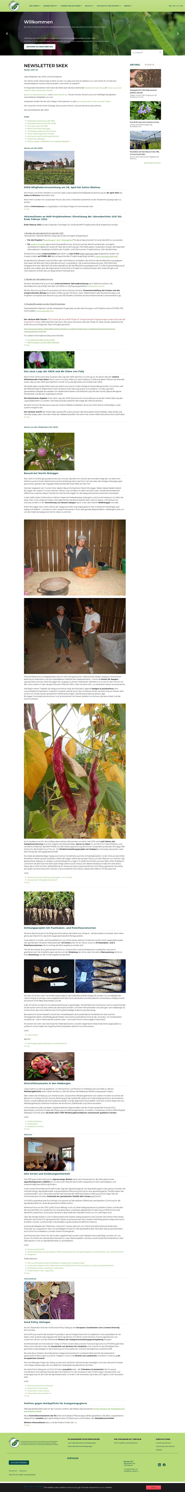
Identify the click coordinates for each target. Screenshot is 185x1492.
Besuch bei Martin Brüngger (39, 129)
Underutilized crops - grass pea (40, 1271)
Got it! (153, 1487)
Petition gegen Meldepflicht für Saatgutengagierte (48, 141)
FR (174, 6)
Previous (7, 34)
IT (178, 6)
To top (26, 209)
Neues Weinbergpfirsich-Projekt (40, 134)
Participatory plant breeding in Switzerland (45, 1268)
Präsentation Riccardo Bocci (39, 1393)
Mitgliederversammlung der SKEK (41, 121)
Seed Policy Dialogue (36, 139)
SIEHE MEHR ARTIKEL (152, 163)
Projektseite (32, 1124)
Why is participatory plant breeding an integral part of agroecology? (56, 1263)
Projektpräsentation (39, 95)
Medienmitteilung (59, 95)
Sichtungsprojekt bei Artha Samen (41, 131)
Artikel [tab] (135, 64)
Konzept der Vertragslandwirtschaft (42, 880)
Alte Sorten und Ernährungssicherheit (43, 136)
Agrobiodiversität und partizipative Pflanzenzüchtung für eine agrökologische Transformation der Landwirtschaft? (75, 1252)
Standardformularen (95, 286)
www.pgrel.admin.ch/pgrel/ (106, 256)
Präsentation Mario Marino (38, 1391)
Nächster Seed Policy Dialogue (40, 1386)
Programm (31, 1254)
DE (170, 6)
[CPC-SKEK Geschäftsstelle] (14, 6)
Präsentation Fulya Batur (37, 1388)
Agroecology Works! (35, 1249)
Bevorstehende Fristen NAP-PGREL (41, 123)
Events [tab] (149, 64)
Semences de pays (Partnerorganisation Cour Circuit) (49, 877)
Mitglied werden (19, 1463)
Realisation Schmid (35, 1126)
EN (182, 6)
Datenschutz (13, 1471)
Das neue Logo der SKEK (37, 126)
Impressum (23, 1471)
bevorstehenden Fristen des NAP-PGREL (94, 101)
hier (75, 1423)
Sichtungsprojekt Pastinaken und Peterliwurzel (47, 1043)
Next (178, 34)
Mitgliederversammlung (94, 88)
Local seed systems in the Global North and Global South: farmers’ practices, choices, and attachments (70, 1265)
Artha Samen (32, 1035)
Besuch (27, 95)
